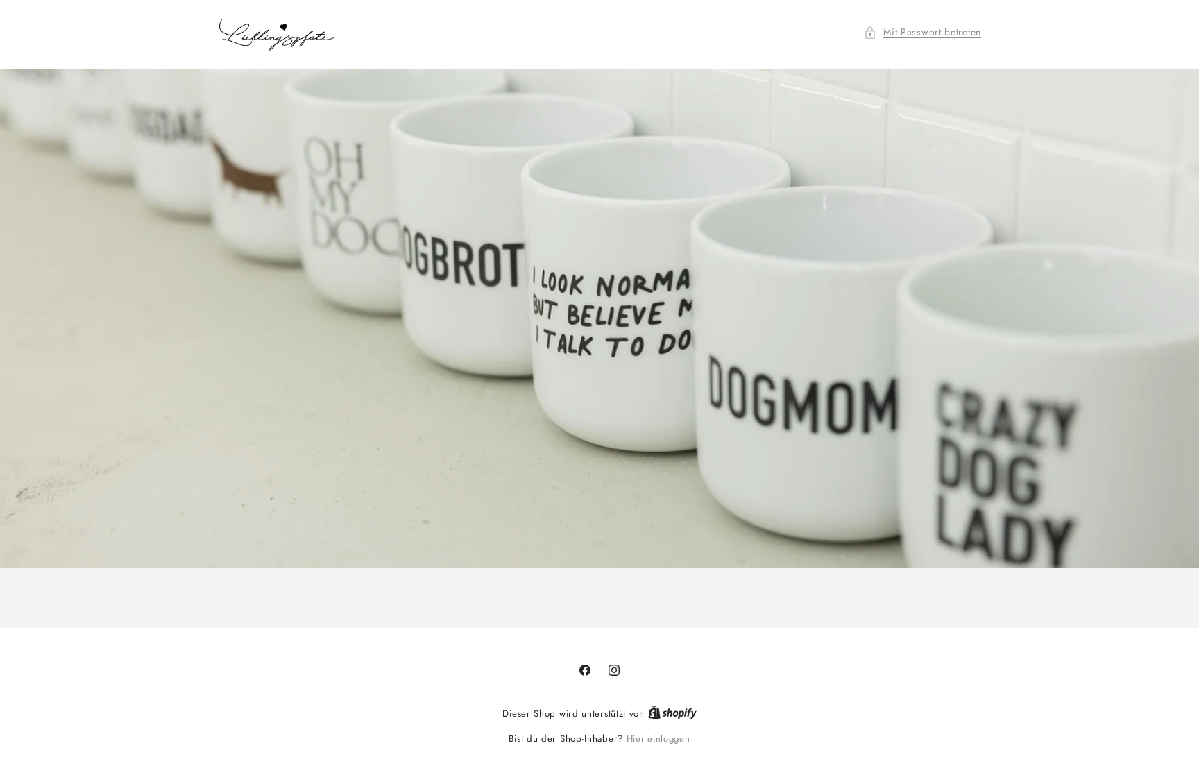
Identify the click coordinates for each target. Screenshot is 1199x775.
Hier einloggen (658, 738)
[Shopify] (672, 713)
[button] (922, 32)
